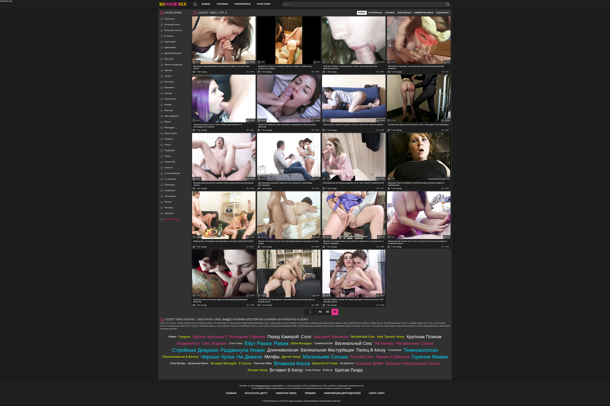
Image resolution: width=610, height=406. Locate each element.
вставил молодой (224, 363)
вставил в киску (286, 370)
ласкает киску (257, 370)
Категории (263, 4)
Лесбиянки (170, 99)
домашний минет (198, 363)
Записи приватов (173, 64)
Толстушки (170, 196)
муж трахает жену (390, 336)
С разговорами (172, 173)
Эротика (169, 213)
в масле (328, 370)
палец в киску (371, 350)
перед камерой (283, 336)
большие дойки (369, 363)
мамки (172, 336)
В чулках (169, 36)
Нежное (169, 139)
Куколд (168, 93)
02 (327, 311)
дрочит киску (291, 356)
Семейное (170, 190)
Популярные (243, 4)
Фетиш (168, 202)
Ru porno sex (174, 4)
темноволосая (421, 350)
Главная (231, 393)
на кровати (347, 363)
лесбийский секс (362, 336)
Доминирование (173, 53)
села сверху (313, 370)
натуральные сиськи (414, 343)
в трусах (245, 363)
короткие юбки (263, 363)
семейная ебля (323, 343)
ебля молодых (301, 343)
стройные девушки (195, 350)
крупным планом (424, 336)
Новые (206, 4)
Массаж (169, 110)
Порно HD (170, 161)
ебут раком (258, 343)
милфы (271, 356)
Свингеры (170, 184)
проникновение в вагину (180, 356)
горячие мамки (429, 356)
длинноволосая (282, 350)
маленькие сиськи (325, 356)
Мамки (168, 104)
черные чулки (217, 356)
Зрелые (169, 70)
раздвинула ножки (242, 350)
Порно (168, 156)
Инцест (168, 76)
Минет (168, 121)
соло (306, 336)
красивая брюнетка (330, 336)
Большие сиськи (173, 30)
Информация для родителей (342, 393)
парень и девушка (392, 357)
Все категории (172, 219)
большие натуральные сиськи (413, 363)
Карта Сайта (377, 393)
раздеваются (188, 343)
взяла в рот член (325, 363)
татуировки (394, 350)
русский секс (362, 357)
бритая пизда (349, 370)
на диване (249, 356)
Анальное (170, 18)
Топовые (222, 4)
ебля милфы (178, 363)
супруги (184, 336)
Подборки (170, 150)
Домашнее (170, 47)
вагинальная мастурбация (327, 350)
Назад (310, 312)
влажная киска (292, 363)
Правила (310, 393)
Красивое (169, 87)
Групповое (170, 41)
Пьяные (169, 167)
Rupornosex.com (262, 386)
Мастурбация (172, 116)
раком (281, 343)
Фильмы (169, 207)
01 (320, 311)
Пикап (168, 144)
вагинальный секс (354, 343)
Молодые (169, 127)
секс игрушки (214, 343)
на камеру (384, 343)
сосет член (235, 343)
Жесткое (169, 59)
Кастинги (169, 81)
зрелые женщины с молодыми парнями (228, 336)
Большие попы (172, 24)
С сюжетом (170, 179)
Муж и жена (171, 133)
